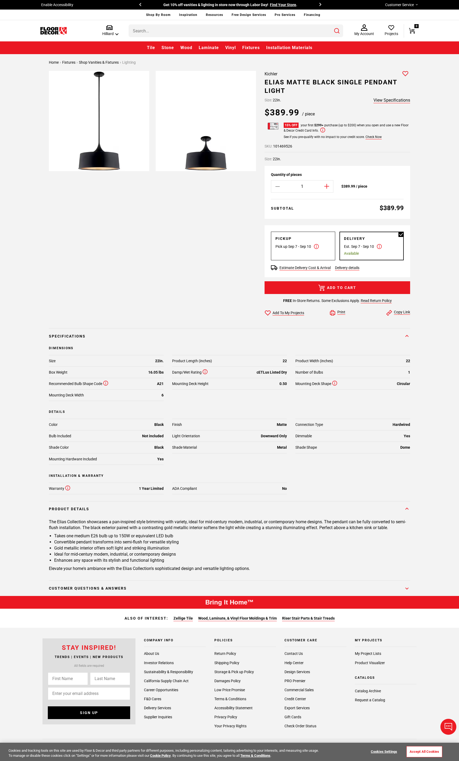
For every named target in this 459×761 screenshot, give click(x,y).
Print (341, 312)
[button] (109, 30)
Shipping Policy (226, 662)
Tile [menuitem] (151, 47)
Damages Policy (227, 680)
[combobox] (236, 30)
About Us (151, 653)
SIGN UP (89, 713)
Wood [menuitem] (186, 47)
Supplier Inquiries (158, 717)
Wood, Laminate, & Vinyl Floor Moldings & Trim (237, 618)
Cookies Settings (384, 752)
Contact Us (293, 653)
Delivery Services (157, 708)
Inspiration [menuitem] (188, 15)
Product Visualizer (370, 662)
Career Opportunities (161, 690)
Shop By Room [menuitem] (158, 15)
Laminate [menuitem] (209, 47)
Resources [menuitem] (214, 15)
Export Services (297, 708)
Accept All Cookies (424, 752)
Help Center (294, 662)
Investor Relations (159, 662)
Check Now (374, 137)
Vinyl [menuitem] (230, 47)
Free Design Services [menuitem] (249, 15)
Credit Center (295, 699)
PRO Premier (294, 680)
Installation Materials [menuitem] (289, 47)
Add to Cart (341, 288)
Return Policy (225, 653)
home (54, 62)
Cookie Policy (160, 756)
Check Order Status (300, 726)
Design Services (297, 671)
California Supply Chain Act (166, 680)
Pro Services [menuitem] (285, 15)
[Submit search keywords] (336, 30)
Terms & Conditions (230, 699)
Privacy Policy (225, 717)
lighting (129, 62)
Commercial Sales (299, 690)
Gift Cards (292, 717)
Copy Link (402, 312)
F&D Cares (152, 699)
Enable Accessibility (57, 5)
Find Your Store (283, 5)
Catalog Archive (368, 691)
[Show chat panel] (448, 727)
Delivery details (347, 268)
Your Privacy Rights (230, 726)
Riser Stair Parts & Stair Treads (308, 618)
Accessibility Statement (233, 708)
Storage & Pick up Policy (234, 671)
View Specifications (391, 100)
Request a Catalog (370, 700)
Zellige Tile (183, 618)
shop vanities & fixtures (99, 62)
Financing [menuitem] (312, 15)
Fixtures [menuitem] (251, 47)
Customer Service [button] (399, 5)
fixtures (69, 62)
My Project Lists (368, 653)
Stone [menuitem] (168, 47)
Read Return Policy (376, 301)
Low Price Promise (229, 690)
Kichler (271, 73)
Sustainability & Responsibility (168, 671)
